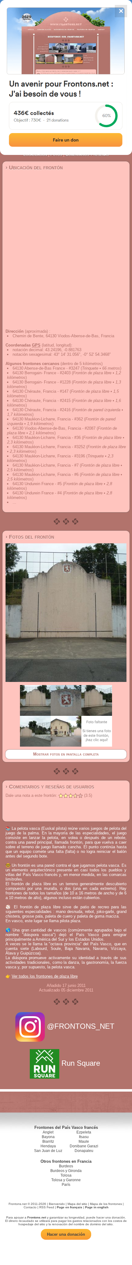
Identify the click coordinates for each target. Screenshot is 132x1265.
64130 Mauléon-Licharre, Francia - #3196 (49, 456)
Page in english (96, 1207)
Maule (84, 1141)
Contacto (30, 1207)
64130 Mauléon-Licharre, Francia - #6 (46, 474)
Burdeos (66, 1166)
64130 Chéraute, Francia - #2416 (42, 409)
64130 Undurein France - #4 (37, 493)
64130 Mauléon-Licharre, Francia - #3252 (49, 446)
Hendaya (48, 1146)
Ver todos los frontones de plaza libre (45, 976)
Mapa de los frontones (106, 1204)
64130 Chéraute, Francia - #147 (40, 391)
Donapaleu (84, 1151)
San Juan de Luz (48, 1151)
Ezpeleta (83, 1132)
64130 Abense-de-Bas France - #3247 (46, 368)
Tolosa (66, 1175)
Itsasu (84, 1137)
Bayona (48, 1137)
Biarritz (48, 1141)
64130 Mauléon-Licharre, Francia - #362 (48, 419)
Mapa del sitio (77, 1204)
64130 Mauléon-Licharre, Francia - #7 (46, 465)
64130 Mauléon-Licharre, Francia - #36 (47, 437)
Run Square (80, 1063)
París (66, 1184)
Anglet (48, 1132)
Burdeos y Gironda (66, 1171)
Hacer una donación (66, 1234)
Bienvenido (57, 1204)
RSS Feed (46, 1207)
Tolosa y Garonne (66, 1180)
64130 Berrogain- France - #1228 (42, 382)
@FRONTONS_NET (81, 1026)
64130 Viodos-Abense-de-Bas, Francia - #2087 (54, 428)
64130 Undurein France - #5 (37, 483)
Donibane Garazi (84, 1146)
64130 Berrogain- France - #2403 (42, 373)
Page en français (69, 1207)
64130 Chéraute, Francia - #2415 (42, 400)
